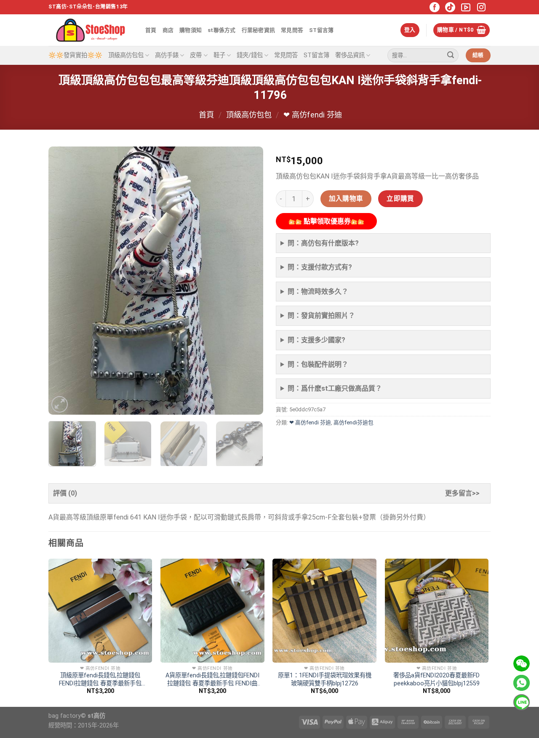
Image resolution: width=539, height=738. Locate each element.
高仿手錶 (167, 55)
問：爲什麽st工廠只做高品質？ (335, 388)
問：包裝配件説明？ (318, 364)
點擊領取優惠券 (326, 221)
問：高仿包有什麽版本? (323, 243)
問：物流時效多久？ (318, 292)
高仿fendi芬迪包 (354, 422)
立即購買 (400, 198)
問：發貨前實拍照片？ (321, 316)
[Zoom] (59, 404)
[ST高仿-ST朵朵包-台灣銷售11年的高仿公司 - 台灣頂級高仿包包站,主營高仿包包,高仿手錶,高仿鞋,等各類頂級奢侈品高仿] (90, 30)
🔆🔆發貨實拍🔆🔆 (75, 55)
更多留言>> (462, 493)
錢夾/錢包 (250, 55)
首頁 (151, 30)
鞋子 (219, 55)
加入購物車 (346, 198)
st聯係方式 (222, 30)
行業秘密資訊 (258, 30)
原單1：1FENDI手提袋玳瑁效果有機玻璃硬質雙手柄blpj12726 (324, 679)
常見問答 (292, 30)
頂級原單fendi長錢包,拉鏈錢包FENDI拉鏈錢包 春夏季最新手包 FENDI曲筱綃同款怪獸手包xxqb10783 (100, 679)
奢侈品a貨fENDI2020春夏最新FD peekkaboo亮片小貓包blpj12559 (436, 679)
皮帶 (196, 55)
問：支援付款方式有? (320, 267)
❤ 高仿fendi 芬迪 (312, 114)
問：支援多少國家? (316, 340)
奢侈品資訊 (350, 55)
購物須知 (190, 30)
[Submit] (450, 55)
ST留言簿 (321, 30)
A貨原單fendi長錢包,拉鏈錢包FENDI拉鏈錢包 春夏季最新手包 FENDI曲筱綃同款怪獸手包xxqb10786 (212, 679)
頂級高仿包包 (126, 55)
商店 (168, 30)
